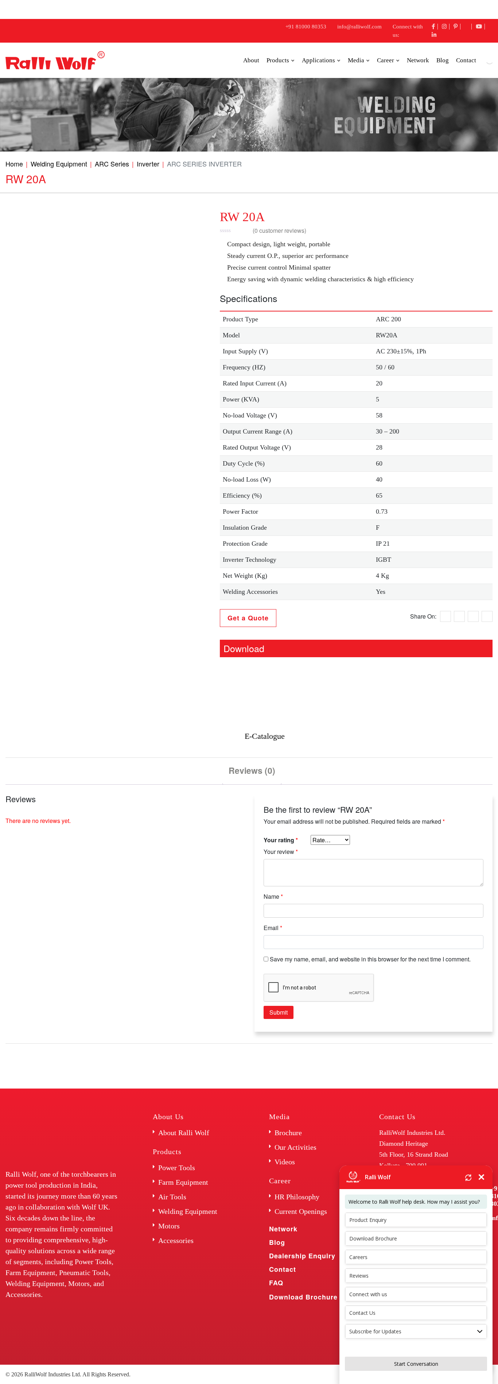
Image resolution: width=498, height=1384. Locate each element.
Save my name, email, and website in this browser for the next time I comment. (370, 959)
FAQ (276, 1282)
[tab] (252, 771)
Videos (285, 1162)
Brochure (288, 1133)
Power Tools (176, 1168)
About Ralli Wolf (183, 1133)
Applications (318, 60)
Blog (442, 60)
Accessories (176, 1240)
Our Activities (295, 1147)
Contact (282, 1269)
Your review (281, 851)
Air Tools (172, 1197)
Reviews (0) (252, 770)
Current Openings (301, 1211)
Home (14, 163)
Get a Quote (248, 618)
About (251, 60)
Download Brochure (303, 1297)
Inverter (148, 163)
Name (273, 896)
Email (273, 928)
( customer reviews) (279, 230)
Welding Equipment (59, 163)
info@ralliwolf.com (359, 27)
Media (356, 60)
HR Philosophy (297, 1197)
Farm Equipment (183, 1182)
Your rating (281, 840)
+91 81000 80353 (305, 27)
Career (385, 60)
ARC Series (112, 163)
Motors (169, 1226)
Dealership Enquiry (302, 1256)
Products (277, 60)
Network (418, 60)
